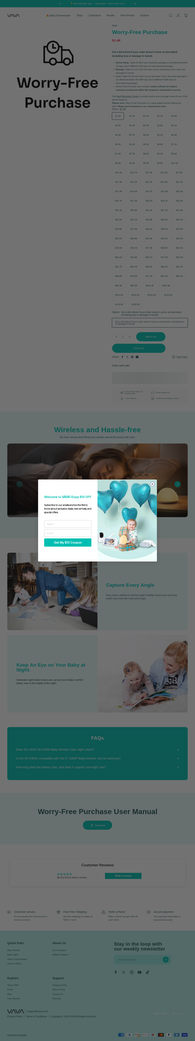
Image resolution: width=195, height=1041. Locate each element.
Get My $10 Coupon (68, 542)
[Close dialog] (152, 484)
